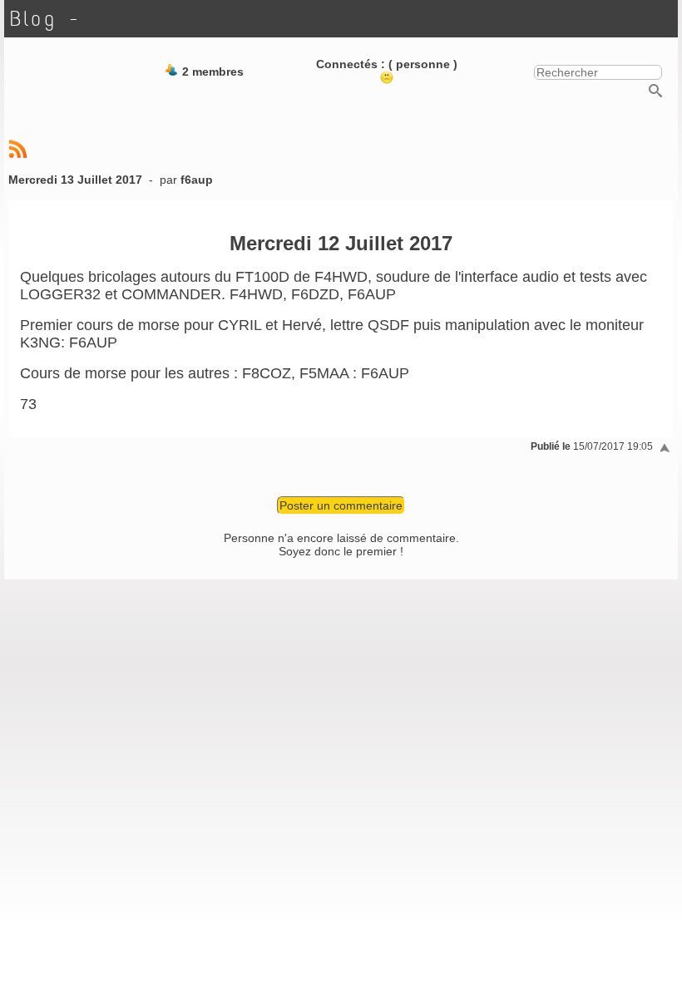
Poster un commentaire (341, 505)
